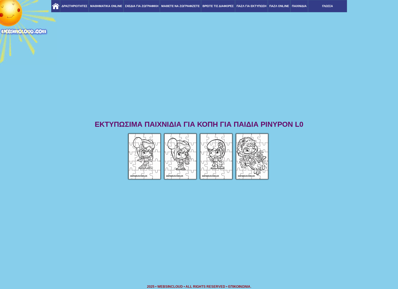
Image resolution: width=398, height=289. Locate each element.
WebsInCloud (170, 286)
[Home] (55, 6)
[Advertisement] (199, 87)
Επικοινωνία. (239, 286)
